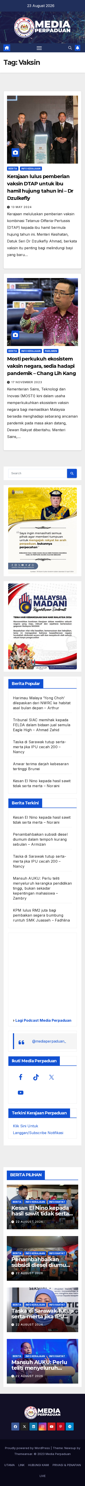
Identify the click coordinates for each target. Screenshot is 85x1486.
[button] (70, 48)
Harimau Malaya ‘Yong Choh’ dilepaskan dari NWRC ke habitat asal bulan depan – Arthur (41, 703)
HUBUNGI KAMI (38, 1465)
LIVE (43, 1476)
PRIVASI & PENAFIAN (67, 1465)
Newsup (70, 1448)
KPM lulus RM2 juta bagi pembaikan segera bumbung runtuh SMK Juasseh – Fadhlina (41, 915)
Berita (12, 168)
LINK (21, 1465)
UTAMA (9, 1465)
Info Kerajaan (31, 168)
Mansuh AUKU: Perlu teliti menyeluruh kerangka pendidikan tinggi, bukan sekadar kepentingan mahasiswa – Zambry (42, 888)
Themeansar (23, 1454)
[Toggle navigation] (39, 48)
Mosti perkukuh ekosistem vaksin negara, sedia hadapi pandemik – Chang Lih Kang (41, 366)
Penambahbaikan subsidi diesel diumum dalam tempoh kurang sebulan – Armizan (40, 839)
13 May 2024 (21, 207)
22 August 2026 (29, 1221)
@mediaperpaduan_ (49, 1041)
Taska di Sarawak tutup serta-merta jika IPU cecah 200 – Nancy (39, 747)
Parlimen (51, 351)
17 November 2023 (26, 382)
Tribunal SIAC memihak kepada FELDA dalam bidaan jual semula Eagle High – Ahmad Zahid (41, 725)
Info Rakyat (57, 1201)
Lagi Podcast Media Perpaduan (43, 1020)
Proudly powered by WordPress (28, 1448)
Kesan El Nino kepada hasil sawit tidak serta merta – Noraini (40, 1213)
